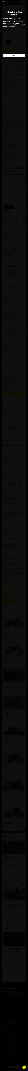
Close (14, 55)
